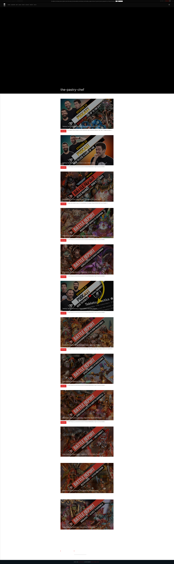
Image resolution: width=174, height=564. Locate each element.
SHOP (17, 4)
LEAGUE (19, 4)
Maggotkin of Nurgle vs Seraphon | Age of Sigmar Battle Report (79, 235)
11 (73, 543)
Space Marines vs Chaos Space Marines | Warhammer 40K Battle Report (81, 199)
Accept (117, 1)
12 (75, 543)
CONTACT (31, 4)
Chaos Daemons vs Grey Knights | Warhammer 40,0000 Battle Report (81, 454)
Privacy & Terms (120, 1)
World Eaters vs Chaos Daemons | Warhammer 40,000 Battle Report (80, 272)
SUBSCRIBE (13, 4)
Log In (35, 4)
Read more (63, 167)
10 (71, 544)
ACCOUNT (27, 4)
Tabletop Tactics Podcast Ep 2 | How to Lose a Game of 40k (78, 163)
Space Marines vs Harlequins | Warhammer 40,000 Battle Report (79, 381)
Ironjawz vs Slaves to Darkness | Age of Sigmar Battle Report (78, 527)
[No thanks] (172, 1)
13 (77, 543)
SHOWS (9, 4)
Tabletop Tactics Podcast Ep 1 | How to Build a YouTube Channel (79, 308)
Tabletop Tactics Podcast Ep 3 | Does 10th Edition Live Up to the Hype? (81, 126)
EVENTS (23, 4)
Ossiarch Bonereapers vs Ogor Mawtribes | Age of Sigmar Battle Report (81, 345)
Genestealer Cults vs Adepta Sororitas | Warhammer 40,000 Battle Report (82, 418)
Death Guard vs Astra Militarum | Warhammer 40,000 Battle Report (80, 490)
